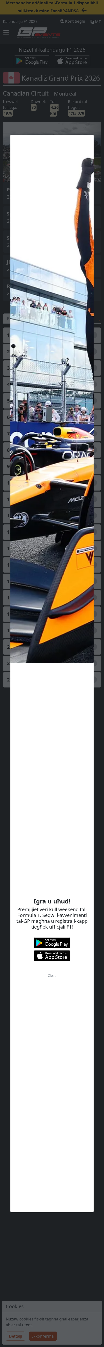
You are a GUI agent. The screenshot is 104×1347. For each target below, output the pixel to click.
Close (52, 975)
